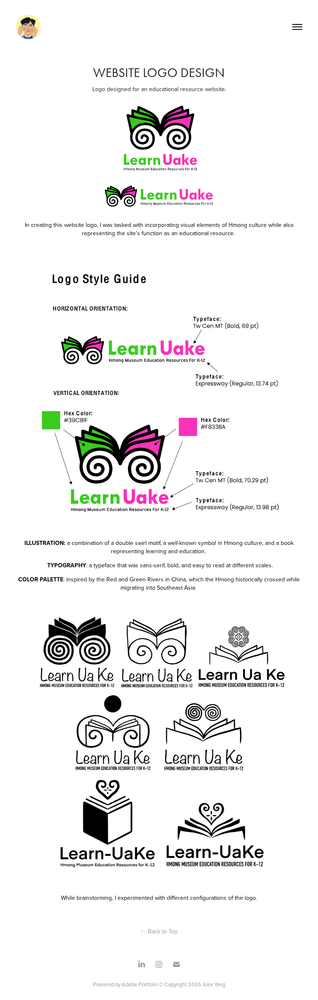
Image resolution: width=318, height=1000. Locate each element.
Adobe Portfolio (140, 984)
